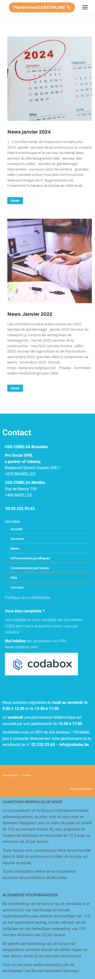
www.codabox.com (21, 647)
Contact (17, 587)
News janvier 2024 (29, 132)
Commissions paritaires (29, 568)
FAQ (13, 577)
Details (15, 200)
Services (17, 538)
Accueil (16, 529)
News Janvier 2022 (29, 314)
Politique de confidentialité (27, 597)
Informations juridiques (30, 558)
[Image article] (49, 78)
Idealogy (88, 789)
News (14, 548)
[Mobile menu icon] (85, 7)
